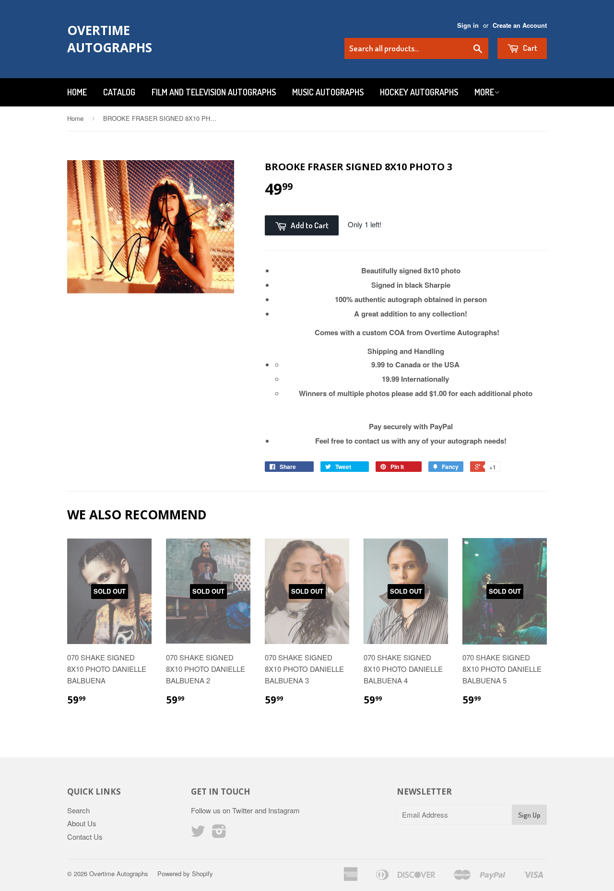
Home (77, 92)
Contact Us (85, 837)
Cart (529, 48)
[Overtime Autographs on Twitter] (198, 834)
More (484, 92)
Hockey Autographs (419, 92)
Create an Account (520, 25)
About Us (81, 823)
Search (78, 810)
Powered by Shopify (185, 873)
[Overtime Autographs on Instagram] (219, 834)
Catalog (119, 92)
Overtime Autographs (109, 39)
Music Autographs (328, 92)
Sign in (468, 25)
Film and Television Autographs (214, 92)
